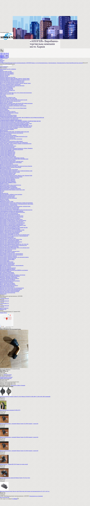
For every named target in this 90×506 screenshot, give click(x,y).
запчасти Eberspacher (4, 110)
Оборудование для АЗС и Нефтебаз (8, 69)
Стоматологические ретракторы (7, 147)
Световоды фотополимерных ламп (8, 173)
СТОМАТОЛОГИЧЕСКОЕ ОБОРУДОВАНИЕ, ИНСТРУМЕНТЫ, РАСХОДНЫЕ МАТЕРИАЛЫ (22, 117)
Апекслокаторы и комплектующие (8, 160)
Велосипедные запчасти (5, 266)
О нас (1, 59)
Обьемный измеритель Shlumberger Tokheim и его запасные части (15, 79)
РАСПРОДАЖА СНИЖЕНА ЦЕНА (8, 182)
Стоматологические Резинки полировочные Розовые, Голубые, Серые (16, 123)
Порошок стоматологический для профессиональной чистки (13, 136)
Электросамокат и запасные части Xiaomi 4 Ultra (11, 239)
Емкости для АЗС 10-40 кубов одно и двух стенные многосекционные (16, 92)
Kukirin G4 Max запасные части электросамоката (11, 231)
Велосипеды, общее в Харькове (18, 385)
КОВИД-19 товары (4, 183)
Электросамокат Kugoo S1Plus (7, 237)
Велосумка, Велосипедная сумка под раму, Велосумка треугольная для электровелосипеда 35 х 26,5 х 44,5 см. (24, 491)
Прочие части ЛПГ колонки (6, 102)
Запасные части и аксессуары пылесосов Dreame (11, 289)
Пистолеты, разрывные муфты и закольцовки (10, 84)
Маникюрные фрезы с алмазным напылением (10, 188)
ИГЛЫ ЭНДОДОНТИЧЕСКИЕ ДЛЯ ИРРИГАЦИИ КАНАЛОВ (14, 131)
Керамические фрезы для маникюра (8, 186)
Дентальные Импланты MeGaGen (7, 180)
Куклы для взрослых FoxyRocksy (7, 283)
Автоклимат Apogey (4, 106)
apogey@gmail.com (4, 308)
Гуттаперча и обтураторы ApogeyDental (9, 169)
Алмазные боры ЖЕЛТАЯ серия (7, 154)
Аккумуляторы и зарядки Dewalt (7, 263)
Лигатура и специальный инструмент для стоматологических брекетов (16, 166)
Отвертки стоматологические (6, 144)
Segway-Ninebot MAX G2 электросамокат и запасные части (13, 245)
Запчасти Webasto (4, 109)
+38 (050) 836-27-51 (4, 303)
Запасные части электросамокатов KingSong (10, 214)
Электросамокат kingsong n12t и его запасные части (11, 215)
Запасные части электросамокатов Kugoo (9, 246)
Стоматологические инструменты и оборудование (11, 141)
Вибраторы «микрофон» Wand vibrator (8, 277)
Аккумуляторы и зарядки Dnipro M (8, 258)
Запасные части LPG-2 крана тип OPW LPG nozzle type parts (13, 99)
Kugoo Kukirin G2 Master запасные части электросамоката (13, 220)
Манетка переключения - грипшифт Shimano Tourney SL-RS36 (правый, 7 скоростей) (19, 423)
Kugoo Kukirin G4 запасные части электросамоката (11, 254)
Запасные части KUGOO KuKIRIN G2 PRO (10, 226)
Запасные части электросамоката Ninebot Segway (11, 241)
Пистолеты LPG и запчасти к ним (7, 97)
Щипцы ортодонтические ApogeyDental (9, 164)
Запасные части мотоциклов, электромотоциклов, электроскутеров (15, 206)
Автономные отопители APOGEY (8, 111)
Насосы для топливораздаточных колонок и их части (12, 82)
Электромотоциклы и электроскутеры (8, 205)
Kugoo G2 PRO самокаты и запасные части (9, 251)
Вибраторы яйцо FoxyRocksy (6, 282)
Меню (7, 55)
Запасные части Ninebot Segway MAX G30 (9, 243)
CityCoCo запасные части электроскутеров (9, 207)
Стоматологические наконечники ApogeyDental (11, 162)
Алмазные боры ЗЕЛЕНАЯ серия (7, 153)
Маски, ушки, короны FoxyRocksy (7, 284)
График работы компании (6, 378)
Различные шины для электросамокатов (9, 213)
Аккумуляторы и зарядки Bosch (7, 264)
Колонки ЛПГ (3, 96)
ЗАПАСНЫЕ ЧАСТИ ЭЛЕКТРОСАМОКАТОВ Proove (12, 212)
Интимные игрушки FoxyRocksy (7, 273)
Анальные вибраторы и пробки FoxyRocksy (10, 276)
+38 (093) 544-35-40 (4, 305)
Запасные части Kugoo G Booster (7, 252)
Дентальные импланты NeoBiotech (8, 181)
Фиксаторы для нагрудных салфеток (8, 135)
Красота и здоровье (4, 199)
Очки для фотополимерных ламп (7, 174)
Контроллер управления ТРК (6, 89)
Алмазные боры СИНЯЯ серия (7, 150)
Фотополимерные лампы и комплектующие (10, 172)
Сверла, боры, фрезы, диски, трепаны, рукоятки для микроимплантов (15, 143)
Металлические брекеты (5, 168)
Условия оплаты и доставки (6, 377)
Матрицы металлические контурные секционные (11, 138)
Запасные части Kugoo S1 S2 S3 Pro (8, 248)
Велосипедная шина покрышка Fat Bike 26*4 (10, 410)
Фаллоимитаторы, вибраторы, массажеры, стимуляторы (12, 274)
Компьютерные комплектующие (7, 196)
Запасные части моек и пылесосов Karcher (9, 291)
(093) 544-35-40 (4, 57)
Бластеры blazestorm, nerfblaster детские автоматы (11, 194)
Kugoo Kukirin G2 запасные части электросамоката (11, 253)
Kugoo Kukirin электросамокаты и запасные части (11, 219)
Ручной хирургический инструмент (8, 145)
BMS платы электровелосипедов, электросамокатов (11, 265)
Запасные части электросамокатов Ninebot (9, 240)
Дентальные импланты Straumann (7, 179)
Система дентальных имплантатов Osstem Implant (11, 176)
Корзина (2, 55)
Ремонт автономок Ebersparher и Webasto (9, 112)
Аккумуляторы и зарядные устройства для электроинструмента (14, 257)
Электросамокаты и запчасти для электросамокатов (11, 211)
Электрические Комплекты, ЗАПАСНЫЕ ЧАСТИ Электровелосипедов (16, 209)
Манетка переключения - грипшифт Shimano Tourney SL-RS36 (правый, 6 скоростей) (19, 437)
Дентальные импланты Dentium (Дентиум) (9, 177)
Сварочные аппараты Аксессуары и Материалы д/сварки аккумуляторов (16, 202)
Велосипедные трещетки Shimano (7, 269)
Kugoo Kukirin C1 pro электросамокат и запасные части (12, 222)
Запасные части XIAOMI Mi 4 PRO (8, 238)
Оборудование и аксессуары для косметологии (10, 185)
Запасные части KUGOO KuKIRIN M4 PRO (10, 228)
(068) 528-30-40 (4, 53)
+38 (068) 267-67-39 (4, 300)
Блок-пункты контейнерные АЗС (7, 86)
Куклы (1, 192)
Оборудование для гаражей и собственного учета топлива (13, 105)
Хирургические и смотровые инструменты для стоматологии (14, 142)
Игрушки (2, 190)
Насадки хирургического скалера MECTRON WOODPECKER (14, 159)
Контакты (2, 60)
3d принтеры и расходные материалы (8, 198)
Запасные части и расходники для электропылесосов (12, 287)
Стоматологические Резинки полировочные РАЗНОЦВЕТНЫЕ (14, 124)
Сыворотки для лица (4, 200)
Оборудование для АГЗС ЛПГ (7, 93)
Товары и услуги (4, 58)
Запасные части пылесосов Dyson (7, 292)
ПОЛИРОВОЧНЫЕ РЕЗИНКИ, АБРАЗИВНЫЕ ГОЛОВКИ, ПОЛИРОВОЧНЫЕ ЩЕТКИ (20, 121)
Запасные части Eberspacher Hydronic (8, 115)
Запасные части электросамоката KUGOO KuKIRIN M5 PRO (14, 227)
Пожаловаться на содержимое (36, 496)
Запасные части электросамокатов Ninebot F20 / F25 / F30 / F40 (14, 244)
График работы (3, 312)
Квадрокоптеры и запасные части (7, 195)
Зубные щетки (3, 293)
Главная (2, 57)
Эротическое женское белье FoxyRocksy (9, 285)
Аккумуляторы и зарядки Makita (7, 259)
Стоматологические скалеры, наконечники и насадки (12, 157)
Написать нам (3, 309)
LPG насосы (3, 95)
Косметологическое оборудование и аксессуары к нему (12, 189)
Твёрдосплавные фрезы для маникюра (8, 187)
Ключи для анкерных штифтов (7, 129)
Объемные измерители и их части (7, 77)
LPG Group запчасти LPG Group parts (8, 98)
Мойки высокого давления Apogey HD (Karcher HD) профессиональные (16, 103)
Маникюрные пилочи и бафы (6, 201)
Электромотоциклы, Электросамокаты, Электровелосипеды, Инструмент (16, 203)
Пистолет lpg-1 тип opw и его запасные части (10, 101)
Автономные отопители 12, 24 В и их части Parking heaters (13, 108)
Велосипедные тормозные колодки (8, 267)
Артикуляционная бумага (5, 134)
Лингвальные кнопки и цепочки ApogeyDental (10, 167)
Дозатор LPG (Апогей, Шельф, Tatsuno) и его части (11, 104)
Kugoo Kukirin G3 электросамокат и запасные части (11, 224)
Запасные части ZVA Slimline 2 (7, 73)
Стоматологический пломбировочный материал (11, 119)
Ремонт (1, 70)
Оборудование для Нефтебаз (6, 88)
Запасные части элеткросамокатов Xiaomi (9, 233)
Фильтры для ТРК (4, 76)
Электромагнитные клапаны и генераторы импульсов (12, 85)
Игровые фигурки (4, 193)
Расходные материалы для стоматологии (9, 118)
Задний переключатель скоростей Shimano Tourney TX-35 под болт (15, 477)
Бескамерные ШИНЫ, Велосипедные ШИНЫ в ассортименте (14, 270)
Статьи (1, 61)
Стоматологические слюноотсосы (7, 137)
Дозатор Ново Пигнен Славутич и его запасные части (12, 80)
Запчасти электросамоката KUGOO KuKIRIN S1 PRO (12, 229)
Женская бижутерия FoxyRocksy (7, 286)
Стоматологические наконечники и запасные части (11, 161)
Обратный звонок (8, 374)
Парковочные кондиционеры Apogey (8, 116)
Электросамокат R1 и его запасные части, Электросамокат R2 (14, 235)
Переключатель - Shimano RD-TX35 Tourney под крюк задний (14, 464)
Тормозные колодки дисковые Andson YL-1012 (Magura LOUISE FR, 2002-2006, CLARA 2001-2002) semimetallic (25, 396)
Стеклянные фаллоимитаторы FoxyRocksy (9, 278)
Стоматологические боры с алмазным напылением (11, 149)
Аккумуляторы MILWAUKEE (6, 261)
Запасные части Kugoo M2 (6, 250)
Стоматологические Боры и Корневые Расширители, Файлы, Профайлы (16, 148)
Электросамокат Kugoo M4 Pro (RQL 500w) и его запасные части (14, 247)
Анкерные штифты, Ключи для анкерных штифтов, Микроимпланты (15, 127)
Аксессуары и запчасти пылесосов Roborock (10, 290)
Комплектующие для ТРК (6, 71)
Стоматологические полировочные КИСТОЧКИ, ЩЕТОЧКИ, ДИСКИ (16, 125)
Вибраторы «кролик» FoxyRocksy (7, 279)
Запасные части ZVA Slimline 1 (7, 72)
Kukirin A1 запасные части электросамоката (10, 232)
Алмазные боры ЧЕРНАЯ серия (7, 155)
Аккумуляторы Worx (4, 260)
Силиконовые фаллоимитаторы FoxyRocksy (10, 280)
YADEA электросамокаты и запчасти (8, 256)
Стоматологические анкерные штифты (9, 128)
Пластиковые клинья (4, 140)
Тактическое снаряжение (5, 271)
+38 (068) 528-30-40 (4, 298)
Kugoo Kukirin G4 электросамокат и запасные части (11, 221)
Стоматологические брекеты (6, 163)
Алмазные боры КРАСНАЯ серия (7, 151)
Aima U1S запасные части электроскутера (9, 208)
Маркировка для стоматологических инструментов (11, 132)
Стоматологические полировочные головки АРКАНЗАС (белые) (14, 122)
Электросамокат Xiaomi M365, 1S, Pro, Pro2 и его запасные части (14, 234)
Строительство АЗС (4, 91)
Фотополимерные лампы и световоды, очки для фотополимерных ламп (16, 170)
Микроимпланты (4, 130)
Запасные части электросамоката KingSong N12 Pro (11, 216)
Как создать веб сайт (4, 497)
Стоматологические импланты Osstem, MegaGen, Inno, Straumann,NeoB (16, 175)
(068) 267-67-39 (4, 54)
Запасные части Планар (5, 114)
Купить (1, 374)
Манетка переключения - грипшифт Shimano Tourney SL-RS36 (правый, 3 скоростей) (19, 450)
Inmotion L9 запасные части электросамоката (10, 218)
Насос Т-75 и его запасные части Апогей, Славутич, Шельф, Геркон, (15, 83)
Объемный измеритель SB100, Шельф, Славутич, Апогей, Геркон (15, 78)
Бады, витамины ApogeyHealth (7, 272)
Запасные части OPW (5, 75)
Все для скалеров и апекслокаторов (8, 156)
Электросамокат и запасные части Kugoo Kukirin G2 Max (13, 225)
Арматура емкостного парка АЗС (7, 90)
